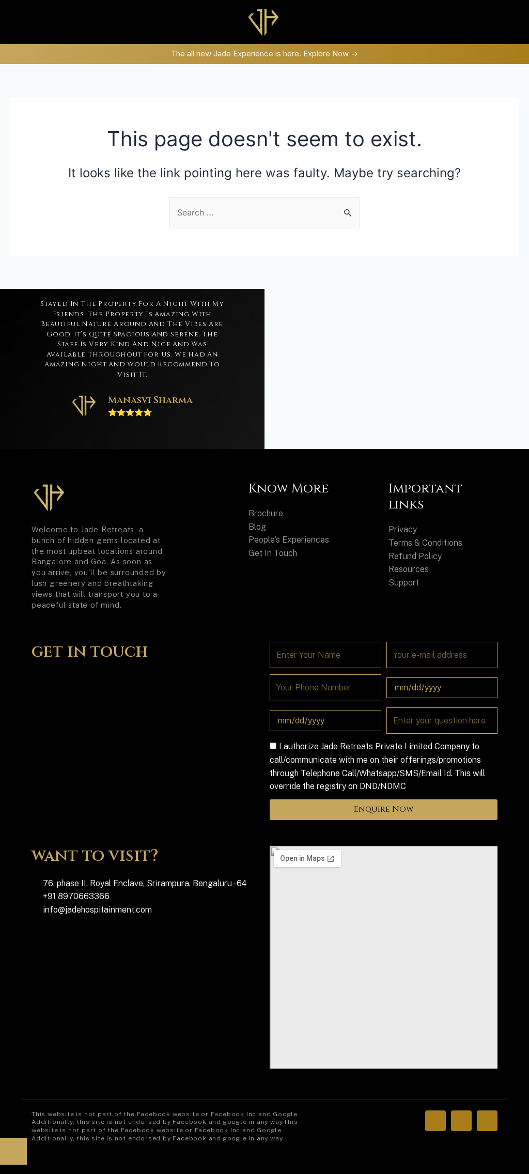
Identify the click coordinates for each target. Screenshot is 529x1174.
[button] (88, 21)
